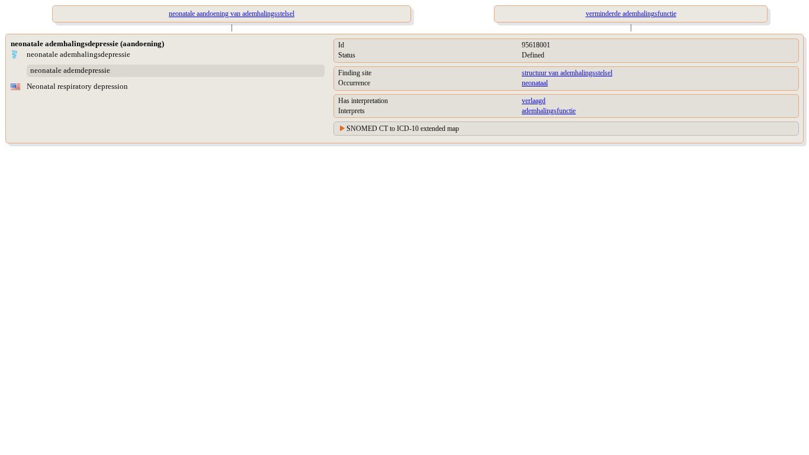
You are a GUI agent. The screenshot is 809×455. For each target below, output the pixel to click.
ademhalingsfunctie (549, 111)
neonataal (535, 83)
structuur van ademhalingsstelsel (567, 73)
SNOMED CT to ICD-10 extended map (402, 128)
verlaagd (533, 101)
